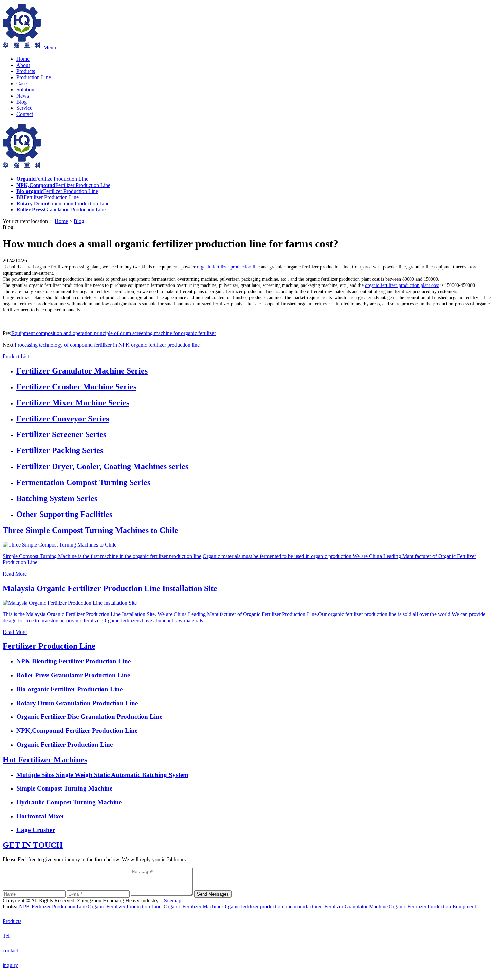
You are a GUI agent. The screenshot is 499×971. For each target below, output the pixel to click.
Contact (24, 114)
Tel (6, 936)
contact (10, 950)
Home (23, 59)
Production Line (33, 77)
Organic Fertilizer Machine (192, 906)
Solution (25, 89)
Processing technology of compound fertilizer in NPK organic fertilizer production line (107, 345)
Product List (16, 356)
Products (25, 71)
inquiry (10, 965)
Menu (49, 47)
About (23, 65)
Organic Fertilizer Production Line (124, 906)
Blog (21, 102)
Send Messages (213, 894)
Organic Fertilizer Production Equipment (432, 906)
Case (21, 83)
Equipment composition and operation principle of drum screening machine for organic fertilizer (113, 333)
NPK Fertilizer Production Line (53, 906)
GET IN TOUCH (33, 844)
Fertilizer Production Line (49, 646)
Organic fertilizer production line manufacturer (272, 906)
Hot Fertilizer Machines (45, 759)
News (22, 96)
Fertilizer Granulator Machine (356, 906)
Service (24, 108)
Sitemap (172, 900)
